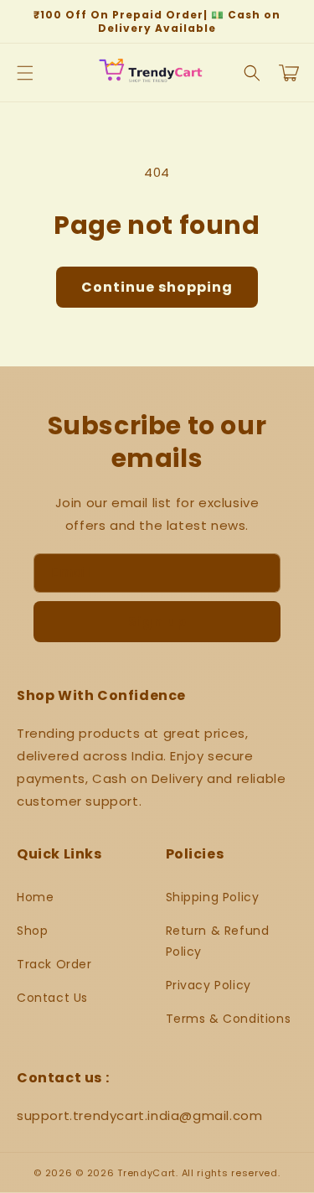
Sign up (157, 621)
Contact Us (52, 997)
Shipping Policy (213, 897)
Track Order (54, 964)
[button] (25, 72)
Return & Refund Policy (218, 941)
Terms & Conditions (228, 1018)
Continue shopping (157, 287)
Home (35, 897)
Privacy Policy (208, 985)
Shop (32, 930)
